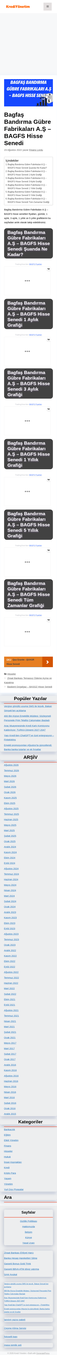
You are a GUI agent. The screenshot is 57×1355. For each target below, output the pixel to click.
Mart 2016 (9, 1097)
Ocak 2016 (10, 1108)
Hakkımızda (28, 1226)
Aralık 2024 (10, 846)
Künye (28, 1237)
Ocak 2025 (10, 841)
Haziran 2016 (11, 1081)
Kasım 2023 (10, 917)
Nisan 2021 (10, 1021)
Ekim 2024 (9, 857)
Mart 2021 (9, 1026)
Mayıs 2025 (10, 825)
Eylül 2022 (9, 966)
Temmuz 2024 (11, 874)
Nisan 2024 (10, 890)
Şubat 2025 (10, 836)
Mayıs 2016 (10, 1086)
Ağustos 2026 (11, 765)
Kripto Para (10, 1173)
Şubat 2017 (10, 1054)
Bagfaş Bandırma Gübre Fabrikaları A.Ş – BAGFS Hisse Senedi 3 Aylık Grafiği (27, 180)
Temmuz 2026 (11, 770)
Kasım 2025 (10, 797)
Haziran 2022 (11, 983)
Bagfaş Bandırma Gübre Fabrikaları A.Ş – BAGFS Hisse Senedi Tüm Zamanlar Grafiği (28, 200)
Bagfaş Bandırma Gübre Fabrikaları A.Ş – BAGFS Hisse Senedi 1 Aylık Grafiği (27, 173)
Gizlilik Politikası (28, 1221)
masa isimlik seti (12, 1345)
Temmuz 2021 (11, 1015)
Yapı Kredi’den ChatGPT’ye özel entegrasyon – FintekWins (26, 1305)
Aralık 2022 (10, 950)
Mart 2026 (9, 781)
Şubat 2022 (10, 994)
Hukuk (7, 1156)
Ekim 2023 (9, 923)
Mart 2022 (9, 988)
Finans (7, 1146)
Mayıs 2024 (10, 885)
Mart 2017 (9, 1048)
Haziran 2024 (11, 879)
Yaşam (7, 1178)
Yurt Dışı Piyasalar (14, 1189)
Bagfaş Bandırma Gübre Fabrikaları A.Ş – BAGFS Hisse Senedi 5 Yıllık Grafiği (27, 193)
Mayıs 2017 (10, 1043)
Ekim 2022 (9, 961)
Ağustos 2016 (11, 1075)
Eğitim (7, 1135)
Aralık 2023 (10, 912)
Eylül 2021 (9, 1005)
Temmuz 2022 (11, 977)
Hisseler (11, 674)
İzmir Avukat (10, 1274)
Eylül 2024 (9, 863)
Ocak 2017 (10, 1059)
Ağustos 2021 (11, 1010)
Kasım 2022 (10, 956)
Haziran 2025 (11, 819)
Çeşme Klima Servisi (15, 1328)
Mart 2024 (9, 896)
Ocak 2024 (10, 906)
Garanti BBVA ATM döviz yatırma (21, 1269)
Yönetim (8, 1184)
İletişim (28, 1232)
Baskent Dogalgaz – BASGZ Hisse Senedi (29, 686)
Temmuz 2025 (11, 814)
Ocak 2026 (10, 792)
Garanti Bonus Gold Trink (17, 1263)
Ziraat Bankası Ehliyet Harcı (19, 1252)
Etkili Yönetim (11, 1140)
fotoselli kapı (10, 1336)
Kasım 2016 (10, 1070)
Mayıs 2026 (10, 776)
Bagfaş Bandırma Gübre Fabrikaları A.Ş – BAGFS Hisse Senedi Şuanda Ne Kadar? (27, 166)
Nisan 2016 (10, 1092)
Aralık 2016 (10, 1065)
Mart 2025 (9, 830)
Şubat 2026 (10, 787)
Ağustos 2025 (11, 808)
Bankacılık (9, 1129)
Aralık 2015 (10, 1114)
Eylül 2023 (9, 928)
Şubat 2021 (10, 1032)
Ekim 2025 (9, 803)
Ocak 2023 (10, 945)
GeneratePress (43, 1353)
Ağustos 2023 (11, 934)
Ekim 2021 (9, 999)
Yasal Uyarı (28, 1243)
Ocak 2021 (10, 1037)
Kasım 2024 (10, 852)
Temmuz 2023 (11, 939)
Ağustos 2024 (11, 868)
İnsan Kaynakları (13, 1162)
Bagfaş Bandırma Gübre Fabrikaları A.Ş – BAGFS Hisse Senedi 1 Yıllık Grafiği (27, 187)
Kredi (7, 1167)
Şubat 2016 (10, 1103)
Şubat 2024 (10, 901)
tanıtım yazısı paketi (14, 1319)
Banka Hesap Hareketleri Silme (20, 1258)
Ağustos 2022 (11, 972)
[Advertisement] (28, 42)
